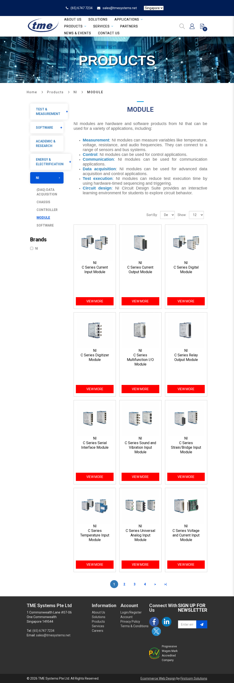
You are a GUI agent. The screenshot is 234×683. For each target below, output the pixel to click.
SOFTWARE (44, 127)
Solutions (98, 617)
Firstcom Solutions (194, 678)
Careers (97, 630)
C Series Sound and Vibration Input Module (140, 447)
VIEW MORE (94, 301)
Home (32, 92)
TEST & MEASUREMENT (48, 111)
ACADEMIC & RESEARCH (46, 143)
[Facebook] (154, 622)
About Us (98, 612)
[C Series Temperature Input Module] (95, 505)
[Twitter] (156, 631)
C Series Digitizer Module (95, 357)
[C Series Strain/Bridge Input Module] (186, 418)
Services (98, 626)
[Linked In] (166, 622)
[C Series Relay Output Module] (186, 330)
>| (165, 584)
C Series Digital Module (186, 269)
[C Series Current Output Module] (140, 242)
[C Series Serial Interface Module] (95, 418)
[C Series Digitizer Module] (95, 330)
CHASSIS (43, 202)
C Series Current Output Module (140, 269)
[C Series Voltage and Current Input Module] (186, 505)
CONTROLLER (47, 210)
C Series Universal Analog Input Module (140, 535)
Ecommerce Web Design (158, 678)
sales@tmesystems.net (120, 8)
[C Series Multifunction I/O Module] (140, 330)
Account (126, 617)
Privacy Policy (130, 621)
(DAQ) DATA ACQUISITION (47, 192)
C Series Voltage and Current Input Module (186, 535)
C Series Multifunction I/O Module (140, 359)
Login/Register (131, 612)
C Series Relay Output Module (186, 357)
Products (55, 92)
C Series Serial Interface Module (95, 445)
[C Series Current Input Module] (95, 242)
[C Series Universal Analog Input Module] (140, 505)
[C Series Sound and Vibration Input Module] (140, 418)
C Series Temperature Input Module (94, 535)
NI (75, 92)
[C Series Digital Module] (186, 242)
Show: (182, 215)
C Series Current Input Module (95, 269)
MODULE (95, 92)
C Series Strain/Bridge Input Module (186, 447)
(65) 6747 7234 (82, 8)
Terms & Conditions (134, 626)
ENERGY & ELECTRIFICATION (50, 162)
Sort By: (152, 215)
